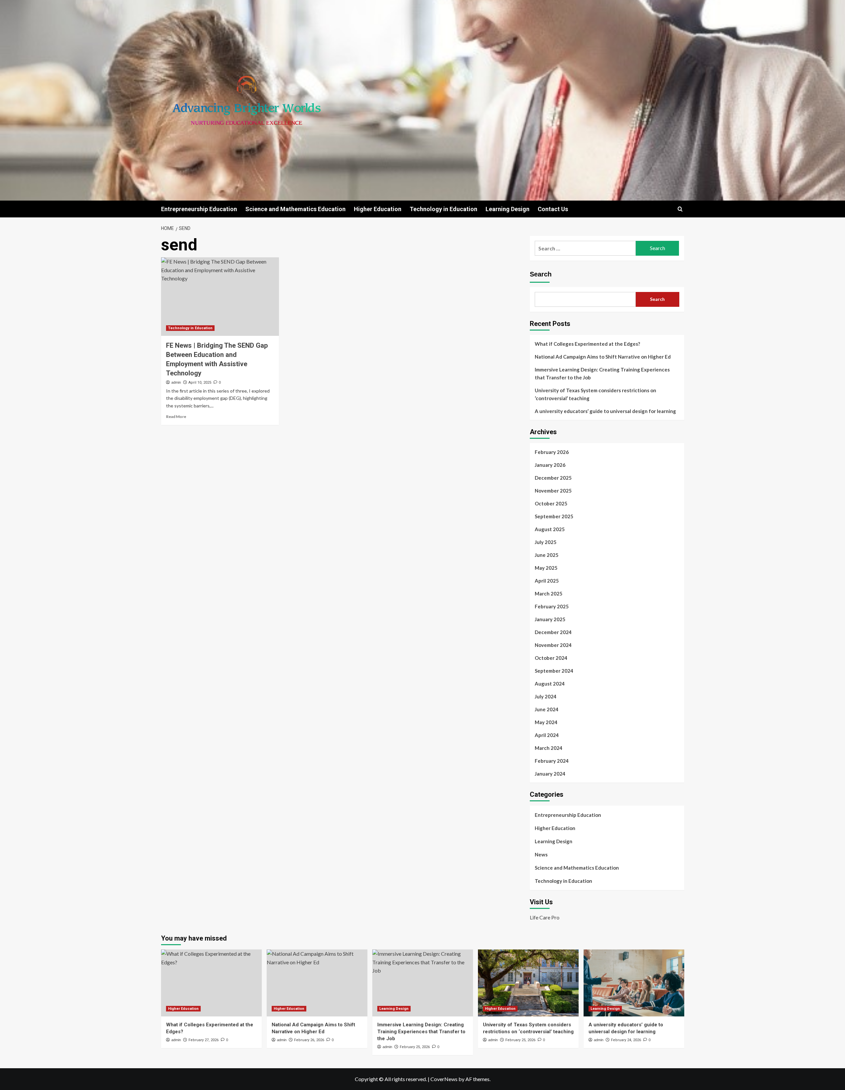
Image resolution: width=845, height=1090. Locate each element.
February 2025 (552, 606)
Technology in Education (443, 209)
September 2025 (554, 516)
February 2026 (552, 452)
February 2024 (552, 761)
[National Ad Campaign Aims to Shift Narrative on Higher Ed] (317, 982)
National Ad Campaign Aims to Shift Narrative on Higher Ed (603, 357)
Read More (176, 416)
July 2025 (546, 542)
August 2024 (550, 684)
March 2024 (548, 748)
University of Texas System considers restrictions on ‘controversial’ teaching (595, 394)
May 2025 (546, 568)
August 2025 (550, 529)
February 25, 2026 (415, 1047)
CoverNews (443, 1079)
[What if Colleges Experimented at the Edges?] (211, 982)
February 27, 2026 (203, 1040)
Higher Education (377, 209)
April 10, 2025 (199, 382)
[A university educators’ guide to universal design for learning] (634, 982)
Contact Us (553, 209)
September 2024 (554, 671)
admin (176, 382)
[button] (680, 209)
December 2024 (553, 632)
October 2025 (551, 503)
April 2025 (547, 581)
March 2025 (548, 593)
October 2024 (551, 658)
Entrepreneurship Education (199, 209)
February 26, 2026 (309, 1040)
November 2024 (553, 645)
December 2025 (553, 478)
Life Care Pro (544, 917)
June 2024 (546, 709)
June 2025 (546, 555)
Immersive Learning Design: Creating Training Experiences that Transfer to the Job (602, 373)
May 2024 (546, 722)
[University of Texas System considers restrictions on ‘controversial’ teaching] (528, 982)
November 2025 (553, 491)
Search (541, 274)
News (541, 854)
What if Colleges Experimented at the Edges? (587, 344)
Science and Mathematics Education (295, 209)
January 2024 (550, 774)
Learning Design (507, 209)
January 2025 (550, 619)
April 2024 (547, 735)
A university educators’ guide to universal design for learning (605, 411)
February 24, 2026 (626, 1040)
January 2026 (550, 465)
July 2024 (546, 696)
